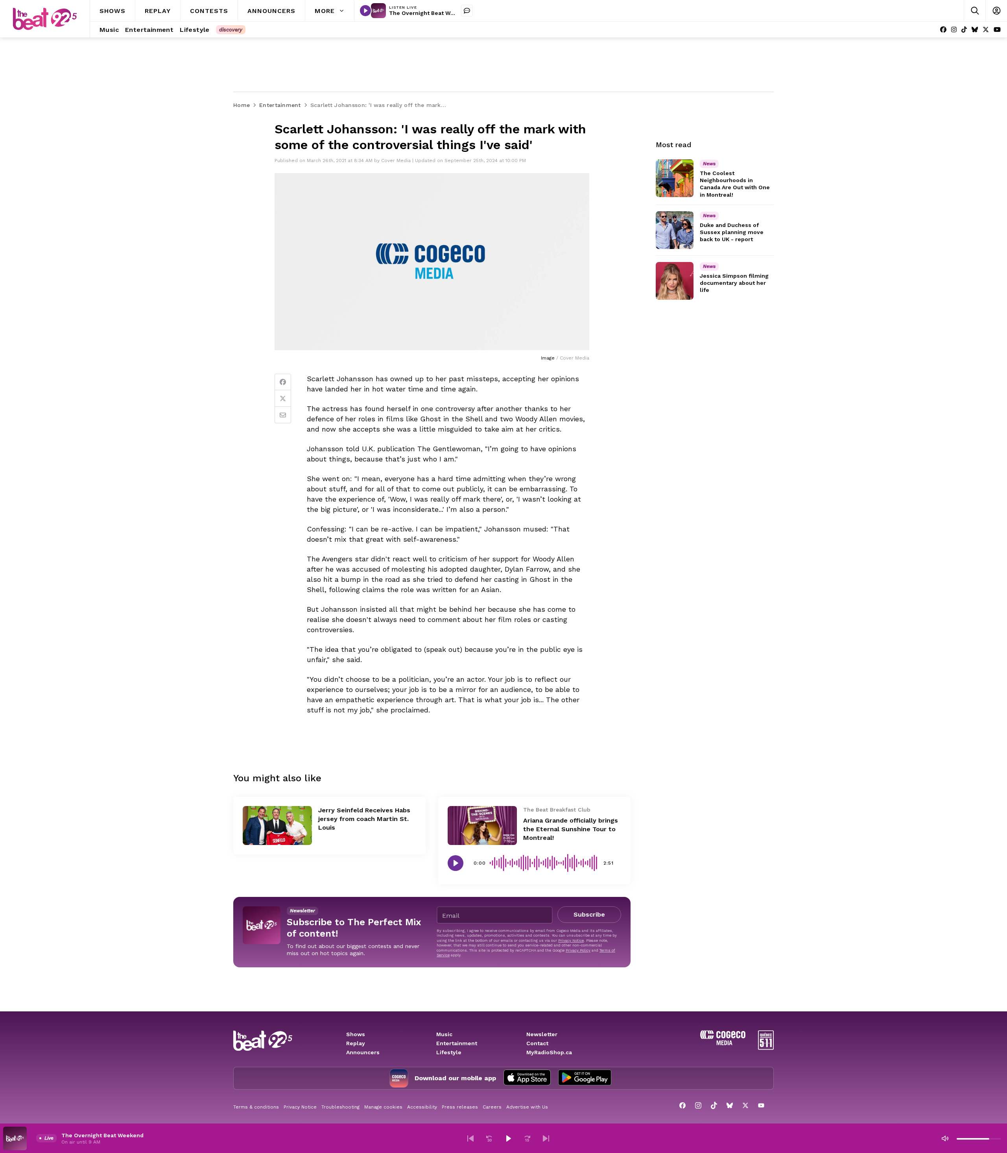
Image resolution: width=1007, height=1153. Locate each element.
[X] (986, 29)
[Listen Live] (365, 10)
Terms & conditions (256, 1107)
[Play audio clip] (455, 863)
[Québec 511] (766, 1048)
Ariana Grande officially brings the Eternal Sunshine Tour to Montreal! (570, 829)
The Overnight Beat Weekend (430, 13)
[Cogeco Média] (722, 1043)
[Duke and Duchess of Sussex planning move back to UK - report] (674, 230)
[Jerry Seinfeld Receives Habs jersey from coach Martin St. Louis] (277, 825)
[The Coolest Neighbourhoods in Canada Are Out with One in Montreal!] (674, 178)
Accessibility (422, 1107)
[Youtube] (997, 29)
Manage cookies (383, 1107)
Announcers (363, 1052)
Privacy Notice (571, 940)
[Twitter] (283, 398)
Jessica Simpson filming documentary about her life (734, 283)
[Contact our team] (467, 11)
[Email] (283, 415)
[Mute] (944, 1138)
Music (444, 1034)
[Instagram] (954, 29)
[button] (470, 1138)
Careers (492, 1107)
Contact (537, 1043)
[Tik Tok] (964, 29)
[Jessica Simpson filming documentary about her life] (674, 281)
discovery (230, 30)
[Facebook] (943, 29)
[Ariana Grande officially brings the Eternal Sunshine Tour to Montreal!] (482, 825)
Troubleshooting (340, 1107)
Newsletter (541, 1034)
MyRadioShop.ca (549, 1052)
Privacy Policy (578, 950)
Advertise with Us (527, 1107)
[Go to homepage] (45, 19)
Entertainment (456, 1043)
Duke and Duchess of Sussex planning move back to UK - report (732, 232)
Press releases (460, 1107)
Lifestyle (448, 1052)
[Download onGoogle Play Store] (584, 1078)
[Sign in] (996, 11)
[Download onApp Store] (527, 1078)
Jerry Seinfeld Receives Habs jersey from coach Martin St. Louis (364, 818)
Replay (355, 1043)
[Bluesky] (975, 29)
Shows (355, 1034)
